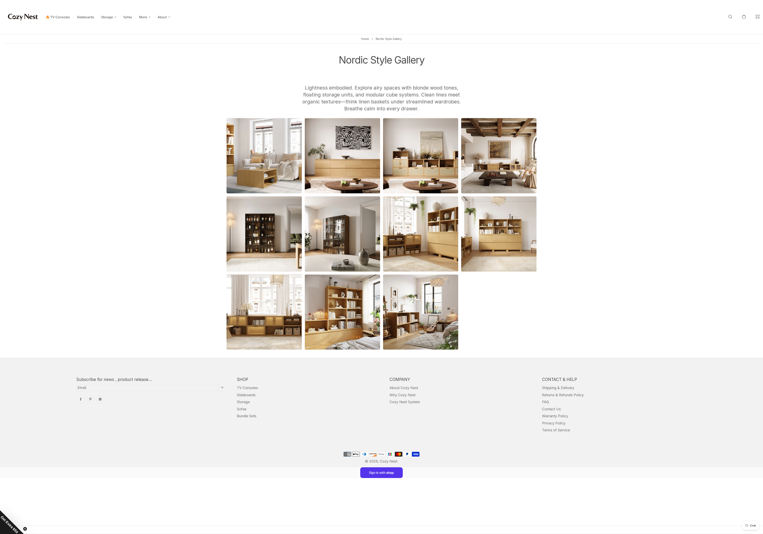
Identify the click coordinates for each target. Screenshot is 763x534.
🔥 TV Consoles (58, 17)
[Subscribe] (222, 387)
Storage (107, 17)
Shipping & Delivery (558, 388)
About (162, 17)
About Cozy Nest (403, 388)
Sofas (127, 17)
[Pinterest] (90, 399)
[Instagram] (100, 399)
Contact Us (551, 409)
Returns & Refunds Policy (563, 395)
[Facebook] (80, 399)
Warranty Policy (555, 416)
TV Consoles (247, 388)
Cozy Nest (388, 461)
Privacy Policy (553, 423)
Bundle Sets (246, 416)
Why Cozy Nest (402, 395)
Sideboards (85, 17)
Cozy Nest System (404, 402)
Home (365, 38)
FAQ (545, 402)
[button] (12, 522)
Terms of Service (556, 430)
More (143, 17)
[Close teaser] (25, 529)
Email (81, 388)
